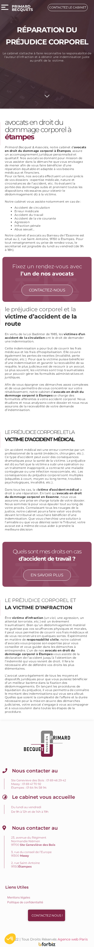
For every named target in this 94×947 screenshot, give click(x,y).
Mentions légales (18, 897)
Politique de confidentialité (25, 902)
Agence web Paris (73, 939)
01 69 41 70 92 (31, 784)
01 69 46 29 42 (56, 780)
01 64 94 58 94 (36, 787)
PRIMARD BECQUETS (22, 8)
